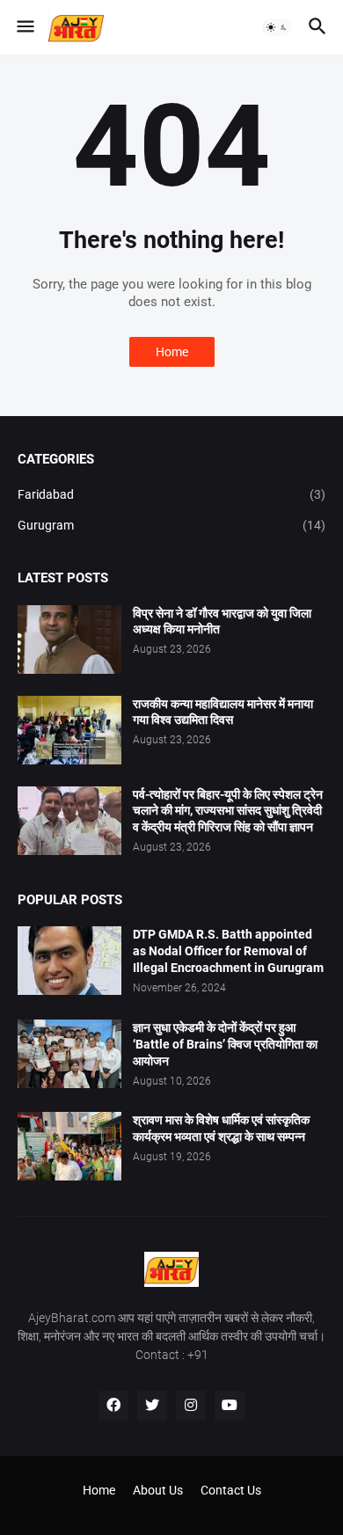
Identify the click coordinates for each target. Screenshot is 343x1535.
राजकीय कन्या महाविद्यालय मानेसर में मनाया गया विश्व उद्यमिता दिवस (223, 712)
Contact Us (231, 1490)
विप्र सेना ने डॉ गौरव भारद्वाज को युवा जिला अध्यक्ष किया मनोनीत (222, 621)
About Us (158, 1490)
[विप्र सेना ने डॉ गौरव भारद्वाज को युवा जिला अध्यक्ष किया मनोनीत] (69, 639)
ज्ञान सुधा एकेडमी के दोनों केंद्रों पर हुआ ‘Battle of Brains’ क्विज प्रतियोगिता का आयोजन (225, 1044)
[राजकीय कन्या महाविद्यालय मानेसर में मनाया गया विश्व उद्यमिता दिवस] (69, 730)
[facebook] (113, 1406)
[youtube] (229, 1406)
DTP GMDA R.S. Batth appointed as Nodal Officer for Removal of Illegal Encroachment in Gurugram (228, 951)
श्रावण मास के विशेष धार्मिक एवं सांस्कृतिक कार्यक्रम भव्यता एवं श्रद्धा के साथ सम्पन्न (221, 1128)
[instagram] (191, 1406)
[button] (24, 27)
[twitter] (152, 1406)
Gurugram (171, 525)
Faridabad (171, 494)
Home (172, 352)
